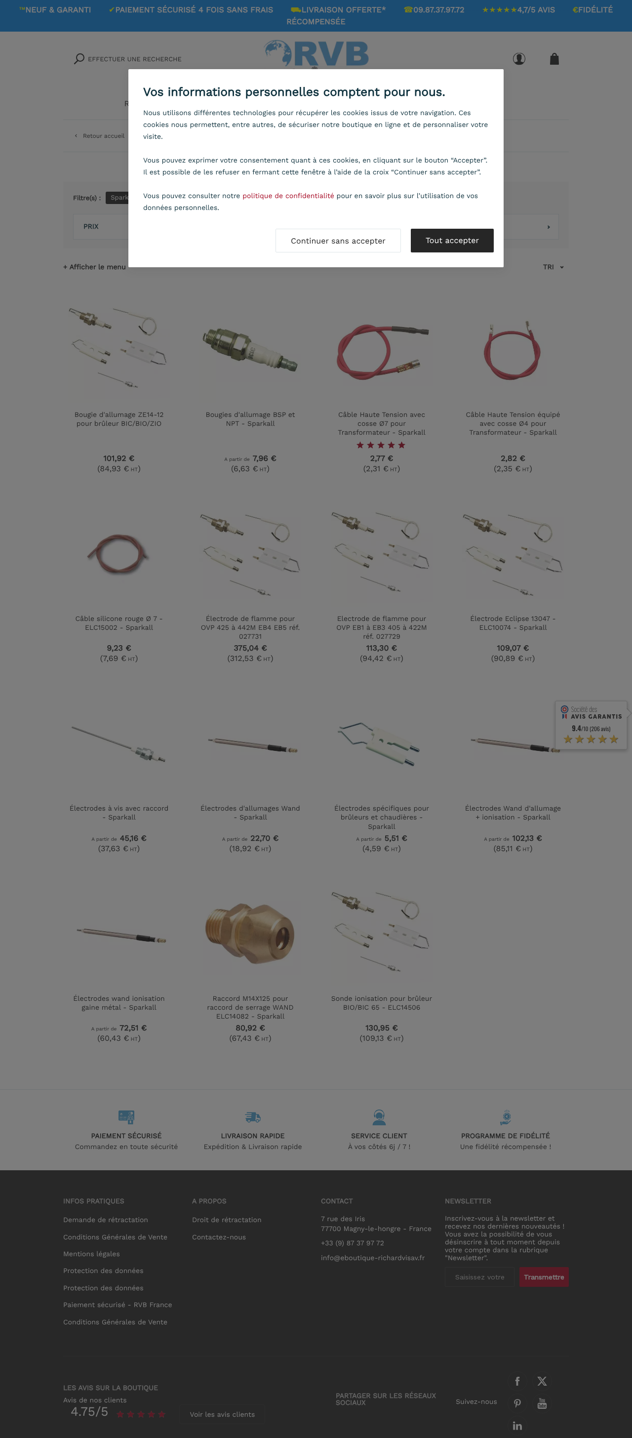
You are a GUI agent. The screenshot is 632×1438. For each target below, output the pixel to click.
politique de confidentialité (288, 196)
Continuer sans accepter (338, 241)
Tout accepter (452, 240)
